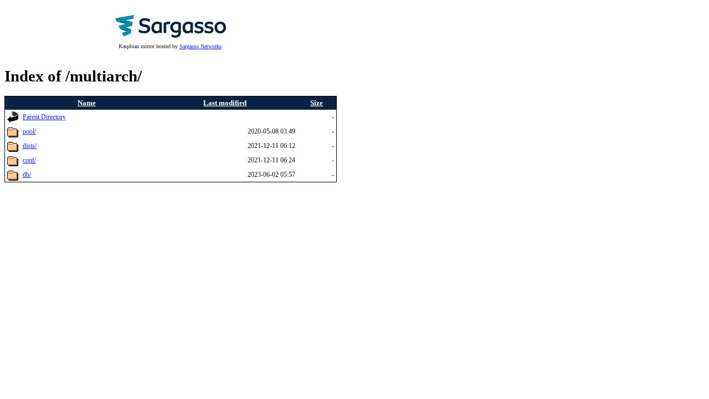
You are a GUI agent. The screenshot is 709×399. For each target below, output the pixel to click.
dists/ (30, 146)
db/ (27, 174)
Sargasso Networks (200, 46)
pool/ (29, 131)
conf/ (29, 160)
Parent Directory (44, 117)
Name (87, 103)
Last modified (224, 103)
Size (316, 103)
